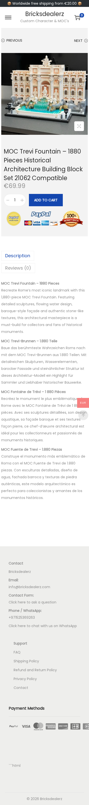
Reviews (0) (18, 268)
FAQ (17, 652)
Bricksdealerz (44, 14)
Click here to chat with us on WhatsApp (43, 625)
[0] (77, 17)
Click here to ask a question (32, 602)
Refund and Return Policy (35, 670)
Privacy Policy (25, 678)
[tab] (44, 256)
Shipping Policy (26, 661)
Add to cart (46, 200)
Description (17, 256)
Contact (21, 687)
